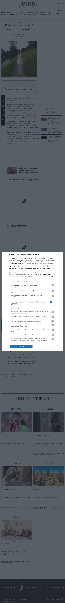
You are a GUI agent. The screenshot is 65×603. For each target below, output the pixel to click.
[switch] (52, 285)
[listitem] (32, 282)
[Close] (59, 254)
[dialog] (32, 301)
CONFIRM (21, 346)
